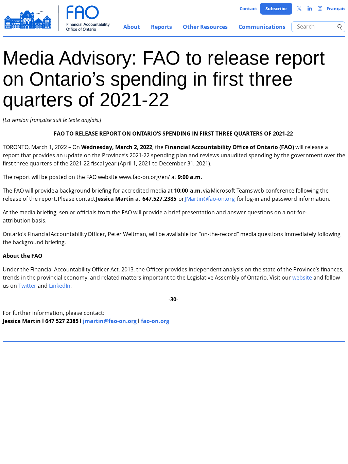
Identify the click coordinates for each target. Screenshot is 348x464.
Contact (248, 8)
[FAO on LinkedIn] (309, 9)
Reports (161, 27)
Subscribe (276, 8)
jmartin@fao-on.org (110, 321)
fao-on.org (155, 321)
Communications (262, 27)
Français (336, 8)
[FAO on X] (299, 9)
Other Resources (205, 27)
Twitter (27, 285)
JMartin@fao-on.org (210, 198)
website (302, 277)
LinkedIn (59, 285)
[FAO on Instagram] (320, 9)
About (131, 27)
